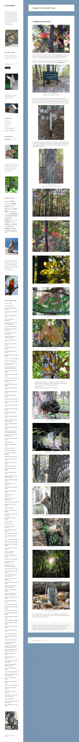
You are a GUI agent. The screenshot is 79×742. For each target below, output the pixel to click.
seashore (8, 220)
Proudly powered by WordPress (40, 640)
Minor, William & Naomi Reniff (11, 539)
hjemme (7, 209)
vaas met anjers (8, 123)
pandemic (14, 213)
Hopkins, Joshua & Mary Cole (11, 456)
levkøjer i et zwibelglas (10, 130)
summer (15, 224)
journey (12, 209)
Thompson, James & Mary (10, 639)
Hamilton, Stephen (9, 442)
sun (6, 226)
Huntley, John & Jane (9, 508)
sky (15, 220)
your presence (8, 121)
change (14, 203)
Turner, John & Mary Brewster (11, 671)
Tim (37, 626)
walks (7, 228)
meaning (38, 628)
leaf (60, 626)
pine (53, 628)
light (6, 211)
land (58, 626)
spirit (14, 222)
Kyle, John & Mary (9, 523)
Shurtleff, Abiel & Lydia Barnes (11, 604)
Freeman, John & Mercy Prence (11, 399)
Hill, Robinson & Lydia (9, 448)
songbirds (8, 222)
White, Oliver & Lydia (9, 698)
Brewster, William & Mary (10, 361)
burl (50, 626)
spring (7, 224)
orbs (45, 628)
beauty (10, 203)
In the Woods (10, 5)
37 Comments (61, 629)
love (9, 211)
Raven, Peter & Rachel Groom (11, 568)
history (12, 206)
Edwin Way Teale (56, 625)
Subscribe (7, 67)
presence (10, 218)
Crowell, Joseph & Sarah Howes (12, 378)
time (8, 226)
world (6, 232)
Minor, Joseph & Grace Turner (11, 533)
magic (11, 211)
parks (5, 215)
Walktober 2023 (61, 62)
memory (14, 211)
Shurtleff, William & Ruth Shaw (12, 620)
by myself (7, 126)
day (52, 626)
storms (10, 224)
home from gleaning (9, 128)
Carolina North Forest (47, 625)
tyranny (12, 226)
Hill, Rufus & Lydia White (10, 450)
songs (12, 222)
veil (46, 629)
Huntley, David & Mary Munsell (12, 502)
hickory (54, 626)
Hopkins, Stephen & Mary (10, 466)
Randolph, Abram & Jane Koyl (11, 559)
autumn (12, 201)
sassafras (61, 628)
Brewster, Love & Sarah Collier (11, 358)
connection (10, 205)
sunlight (43, 629)
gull (10, 206)
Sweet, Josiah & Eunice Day (11, 633)
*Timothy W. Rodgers (9, 305)
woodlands (13, 231)
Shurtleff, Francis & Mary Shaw (12, 610)
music (6, 213)
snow (17, 220)
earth (13, 205)
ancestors (7, 201)
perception (14, 216)
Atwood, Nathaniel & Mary (10, 326)
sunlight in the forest (42, 21)
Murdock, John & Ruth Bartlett (11, 542)
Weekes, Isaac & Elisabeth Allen (12, 685)
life (16, 209)
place (6, 217)
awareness (7, 203)
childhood (6, 205)
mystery (41, 628)
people (9, 216)
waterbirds (12, 228)
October (34, 626)
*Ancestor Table (8, 303)
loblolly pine (64, 626)
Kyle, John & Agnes (9, 521)
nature (8, 213)
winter (7, 231)
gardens (7, 206)
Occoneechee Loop (65, 625)
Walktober (58, 54)
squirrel (39, 629)
